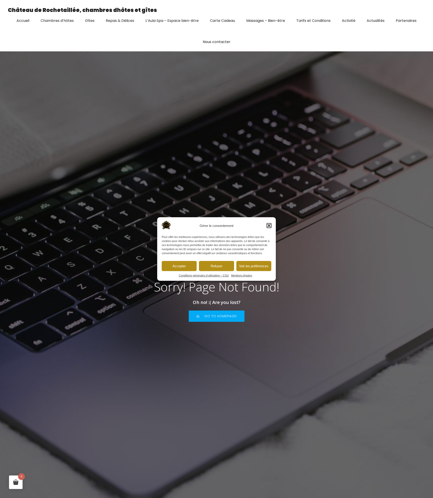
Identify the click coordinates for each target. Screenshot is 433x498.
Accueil (22, 20)
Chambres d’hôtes (57, 20)
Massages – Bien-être (265, 20)
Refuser (216, 266)
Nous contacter (216, 41)
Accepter (179, 266)
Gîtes (89, 20)
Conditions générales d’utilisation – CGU (204, 275)
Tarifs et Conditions (313, 20)
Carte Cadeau (222, 20)
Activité (348, 20)
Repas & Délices (120, 20)
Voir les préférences (253, 266)
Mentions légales (241, 275)
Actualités (376, 20)
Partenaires (406, 20)
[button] (269, 225)
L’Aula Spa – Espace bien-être (172, 20)
